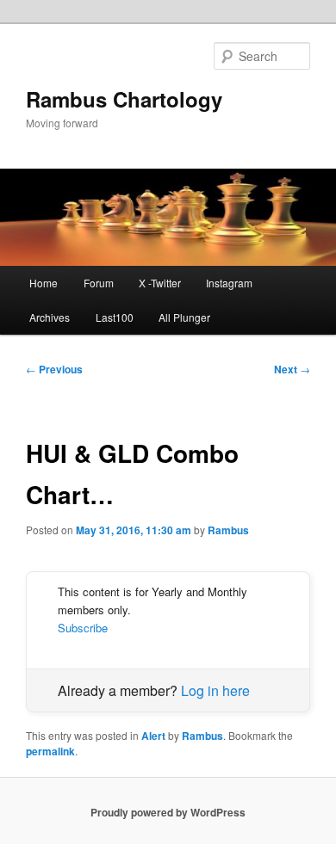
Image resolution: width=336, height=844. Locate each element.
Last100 (115, 317)
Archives (49, 317)
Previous (54, 369)
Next (292, 369)
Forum (99, 282)
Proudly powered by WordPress (168, 812)
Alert (153, 735)
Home (43, 282)
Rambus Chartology (124, 99)
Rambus (228, 530)
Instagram (229, 282)
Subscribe (83, 627)
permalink (50, 751)
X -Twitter (160, 282)
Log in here (215, 690)
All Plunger (184, 317)
